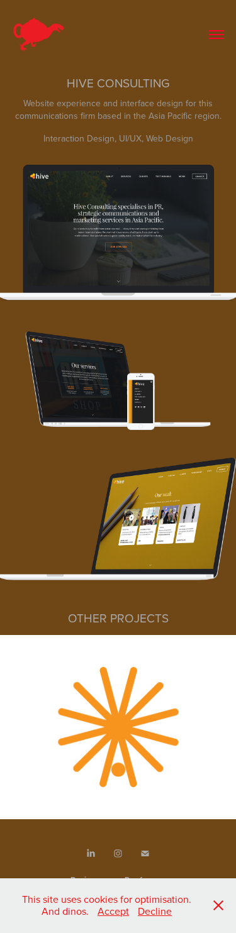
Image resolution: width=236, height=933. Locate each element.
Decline (155, 911)
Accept (113, 911)
